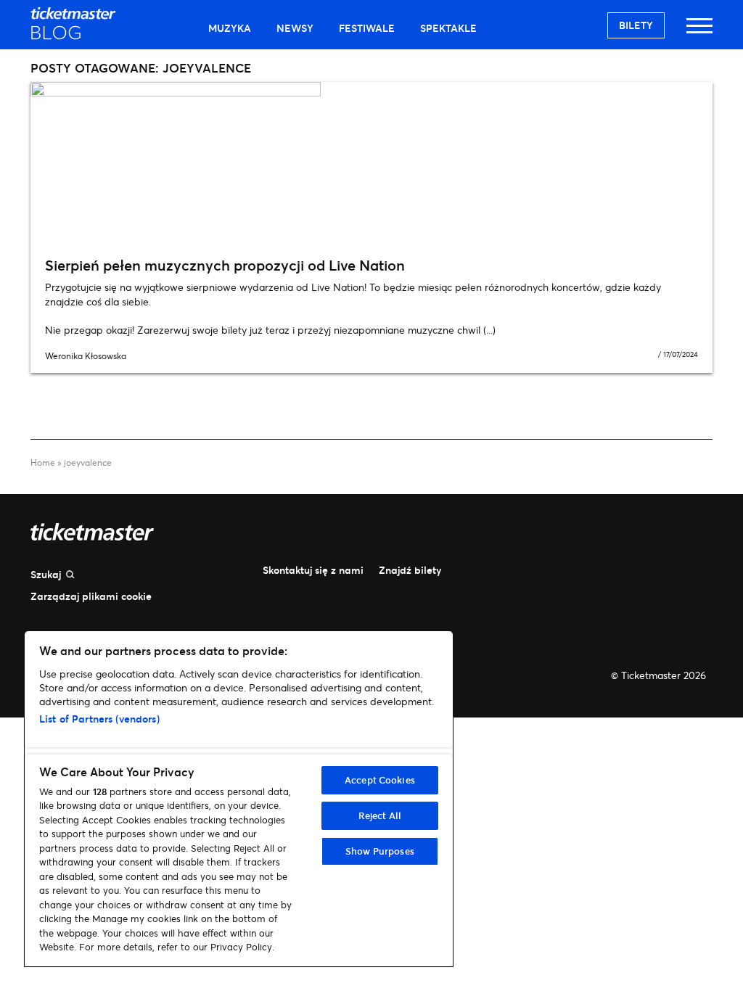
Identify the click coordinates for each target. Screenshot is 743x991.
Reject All (379, 815)
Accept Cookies (380, 779)
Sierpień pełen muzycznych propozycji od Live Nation (225, 265)
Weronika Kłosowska (85, 355)
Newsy (294, 28)
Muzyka (229, 28)
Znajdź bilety (410, 570)
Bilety (636, 25)
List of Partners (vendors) (99, 718)
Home (42, 462)
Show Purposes (379, 851)
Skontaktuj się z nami (313, 570)
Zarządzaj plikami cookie (91, 596)
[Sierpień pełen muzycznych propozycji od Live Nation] (371, 163)
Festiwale (367, 28)
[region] (238, 799)
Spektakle (448, 28)
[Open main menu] (699, 32)
